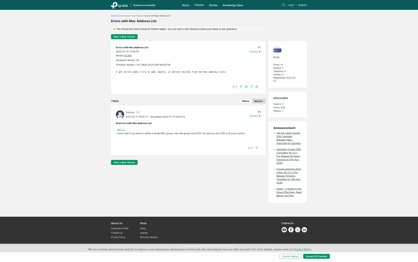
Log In (291, 5)
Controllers (137, 16)
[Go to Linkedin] (304, 229)
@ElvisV (121, 130)
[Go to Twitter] (297, 230)
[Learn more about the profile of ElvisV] (286, 50)
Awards (143, 232)
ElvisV (276, 57)
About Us (116, 223)
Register (302, 5)
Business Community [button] (144, 5)
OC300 (128, 55)
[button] (186, 5)
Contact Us (116, 232)
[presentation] (120, 114)
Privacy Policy (118, 237)
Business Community (120, 16)
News (143, 228)
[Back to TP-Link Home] (119, 5)
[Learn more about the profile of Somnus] (121, 114)
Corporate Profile (120, 228)
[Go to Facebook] (291, 229)
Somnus (130, 112)
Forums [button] (199, 5)
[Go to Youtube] (284, 229)
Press (143, 223)
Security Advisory (149, 237)
